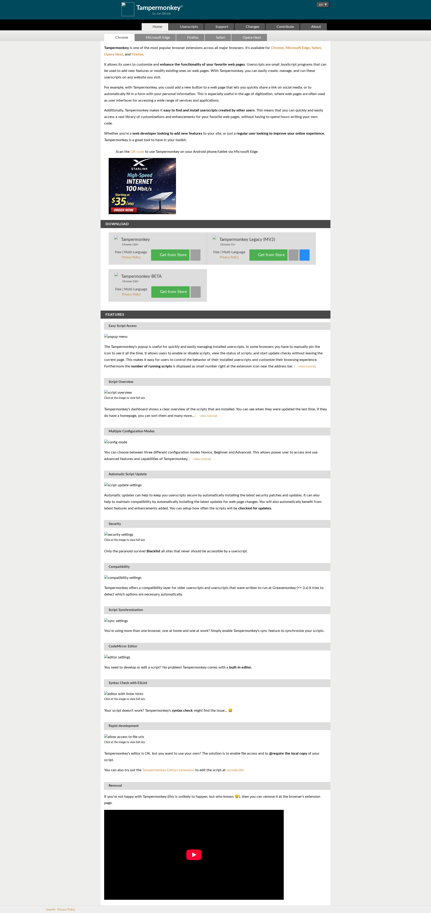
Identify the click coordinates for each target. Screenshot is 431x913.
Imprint (50, 909)
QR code (137, 151)
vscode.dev (235, 770)
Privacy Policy (131, 257)
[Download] (195, 255)
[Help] (304, 255)
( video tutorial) (305, 366)
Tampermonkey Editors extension (168, 770)
